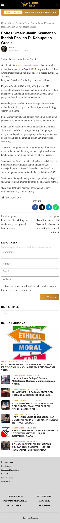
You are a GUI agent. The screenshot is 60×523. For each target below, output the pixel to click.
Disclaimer (5, 481)
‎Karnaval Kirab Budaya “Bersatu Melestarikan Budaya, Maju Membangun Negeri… (33, 381)
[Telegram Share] (49, 207)
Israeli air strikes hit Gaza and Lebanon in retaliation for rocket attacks (47, 224)
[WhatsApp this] (56, 207)
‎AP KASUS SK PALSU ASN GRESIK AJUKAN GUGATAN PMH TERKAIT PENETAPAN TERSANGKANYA (31, 447)
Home (4, 23)
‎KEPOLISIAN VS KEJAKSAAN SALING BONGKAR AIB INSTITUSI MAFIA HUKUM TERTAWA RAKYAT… (35, 420)
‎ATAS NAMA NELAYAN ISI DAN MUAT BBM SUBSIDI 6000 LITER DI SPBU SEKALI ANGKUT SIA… (32, 406)
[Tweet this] (42, 207)
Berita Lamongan (20, 389)
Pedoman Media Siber (10, 469)
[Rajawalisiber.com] (30, 4)
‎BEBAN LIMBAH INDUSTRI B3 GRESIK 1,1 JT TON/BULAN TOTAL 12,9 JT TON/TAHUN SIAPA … (35, 433)
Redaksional (6, 465)
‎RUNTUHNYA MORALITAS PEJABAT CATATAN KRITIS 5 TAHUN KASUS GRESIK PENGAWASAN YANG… (28, 367)
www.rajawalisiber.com (27, 65)
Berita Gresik (15, 23)
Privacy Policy (7, 477)
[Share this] (35, 207)
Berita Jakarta (19, 414)
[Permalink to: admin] (4, 48)
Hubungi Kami (7, 462)
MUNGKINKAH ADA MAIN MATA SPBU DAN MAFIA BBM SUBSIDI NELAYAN (33, 393)
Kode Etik (5, 473)
